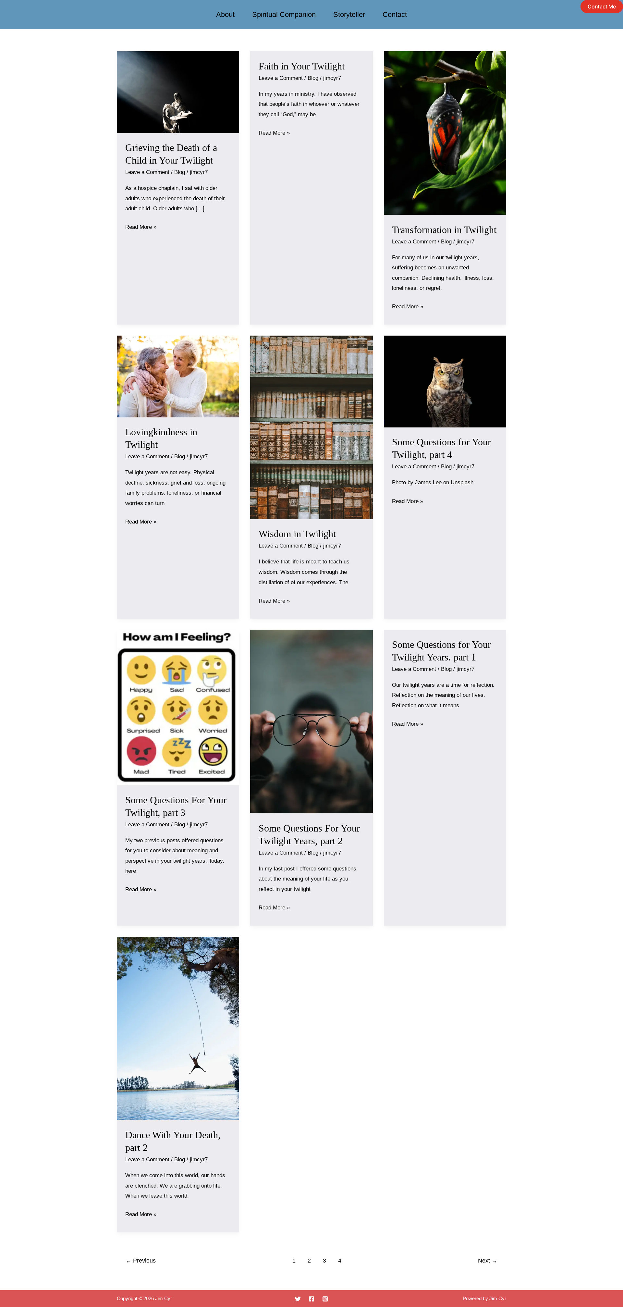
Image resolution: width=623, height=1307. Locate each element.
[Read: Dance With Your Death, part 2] (178, 1028)
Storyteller (349, 14)
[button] (601, 6)
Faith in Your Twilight (302, 66)
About (225, 14)
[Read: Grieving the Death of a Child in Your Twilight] (178, 92)
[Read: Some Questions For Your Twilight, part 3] (178, 707)
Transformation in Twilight (444, 229)
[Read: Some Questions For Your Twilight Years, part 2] (311, 721)
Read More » (140, 226)
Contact (395, 14)
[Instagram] (325, 1299)
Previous (141, 1260)
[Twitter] (298, 1299)
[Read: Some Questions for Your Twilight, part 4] (445, 381)
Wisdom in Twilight (297, 533)
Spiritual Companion (284, 14)
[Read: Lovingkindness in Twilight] (178, 376)
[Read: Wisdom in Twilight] (311, 427)
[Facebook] (311, 1299)
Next (487, 1260)
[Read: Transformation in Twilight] (445, 133)
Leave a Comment (147, 172)
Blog (179, 172)
